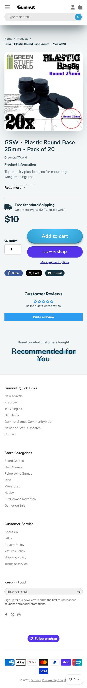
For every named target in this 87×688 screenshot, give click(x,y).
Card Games (13, 467)
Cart (80, 7)
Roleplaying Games (18, 473)
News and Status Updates (22, 428)
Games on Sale (14, 505)
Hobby (9, 493)
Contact (10, 434)
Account (72, 7)
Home (8, 38)
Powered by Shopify (54, 680)
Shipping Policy (15, 557)
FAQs (8, 538)
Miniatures (12, 486)
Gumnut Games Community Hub (27, 422)
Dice (7, 480)
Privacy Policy (14, 545)
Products (22, 38)
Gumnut (36, 680)
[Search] (78, 17)
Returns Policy (14, 551)
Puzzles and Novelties (20, 499)
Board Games (14, 461)
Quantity (10, 240)
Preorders (11, 402)
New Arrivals (13, 396)
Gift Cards (11, 415)
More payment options (54, 262)
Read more (12, 187)
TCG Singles (13, 409)
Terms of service (16, 564)
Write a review (43, 317)
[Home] (26, 7)
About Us (11, 532)
